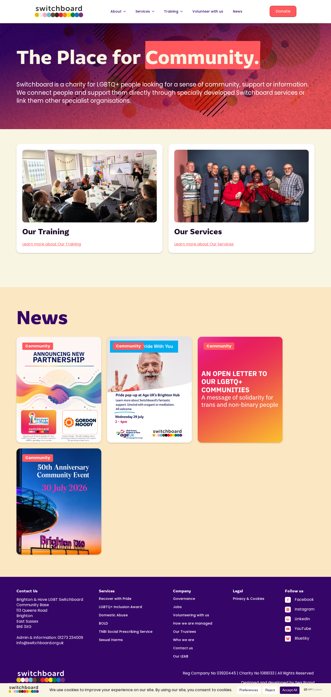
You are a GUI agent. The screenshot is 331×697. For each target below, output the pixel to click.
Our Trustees (184, 632)
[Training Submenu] (183, 11)
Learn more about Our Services (204, 244)
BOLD (103, 624)
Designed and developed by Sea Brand (278, 682)
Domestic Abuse (113, 615)
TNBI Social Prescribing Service (125, 632)
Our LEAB (180, 657)
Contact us (183, 648)
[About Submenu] (126, 11)
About (115, 11)
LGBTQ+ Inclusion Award (120, 607)
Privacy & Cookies (248, 599)
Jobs (177, 607)
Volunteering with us (191, 615)
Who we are (183, 640)
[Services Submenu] (154, 11)
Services (142, 11)
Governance (184, 599)
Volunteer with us (207, 11)
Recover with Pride (115, 599)
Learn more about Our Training (51, 244)
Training (171, 11)
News (237, 11)
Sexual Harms (111, 640)
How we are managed (192, 624)
